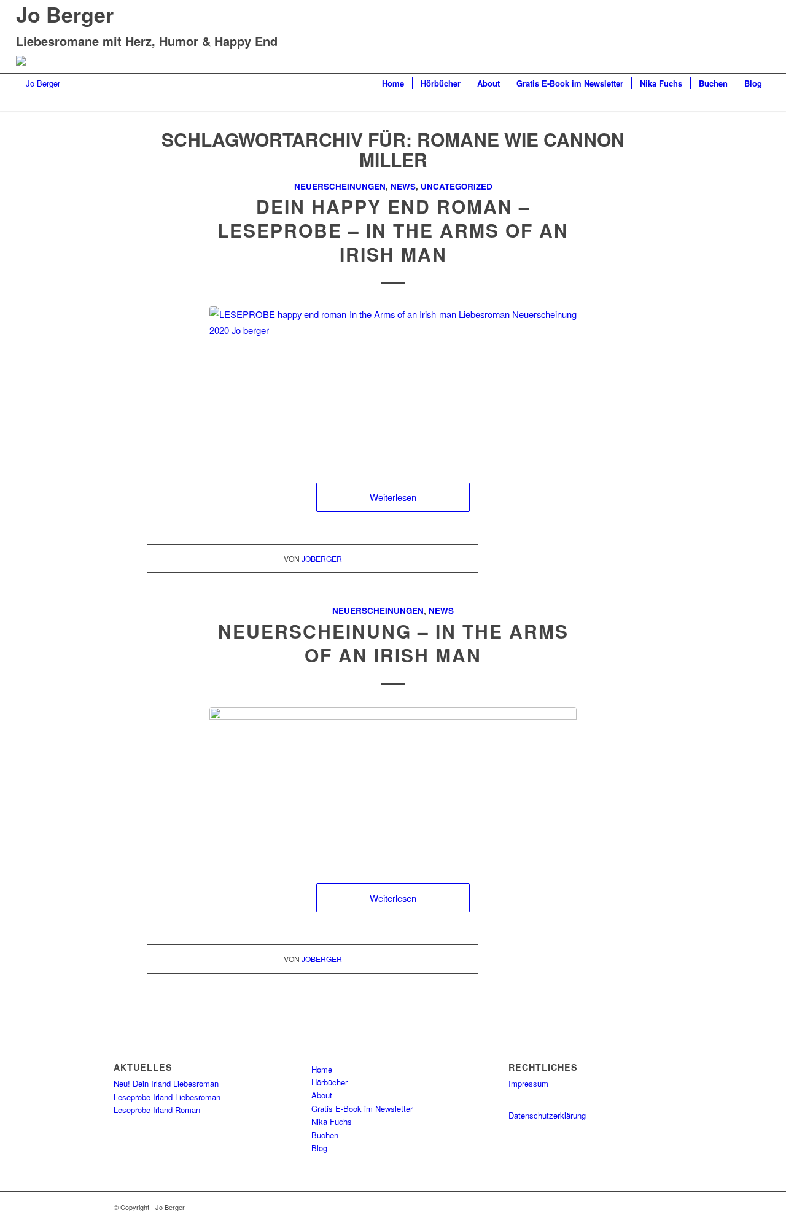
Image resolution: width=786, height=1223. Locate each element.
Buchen (324, 1135)
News (403, 186)
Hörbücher (329, 1082)
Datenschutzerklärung (547, 1115)
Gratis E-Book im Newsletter (362, 1108)
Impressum (528, 1083)
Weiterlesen (393, 497)
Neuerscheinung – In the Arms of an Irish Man (393, 643)
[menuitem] (393, 83)
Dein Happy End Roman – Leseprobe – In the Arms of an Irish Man (393, 230)
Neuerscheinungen (340, 186)
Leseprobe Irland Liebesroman (167, 1097)
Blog (319, 1148)
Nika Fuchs (331, 1121)
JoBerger (322, 558)
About (321, 1095)
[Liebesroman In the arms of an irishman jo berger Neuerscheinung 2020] (393, 783)
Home (321, 1069)
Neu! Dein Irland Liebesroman (166, 1083)
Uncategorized (456, 186)
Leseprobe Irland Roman (157, 1110)
